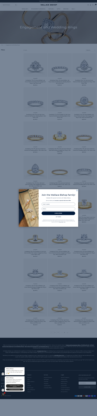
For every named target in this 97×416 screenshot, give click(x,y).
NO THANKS (58, 216)
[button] (3, 394)
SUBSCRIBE (58, 213)
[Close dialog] (77, 190)
